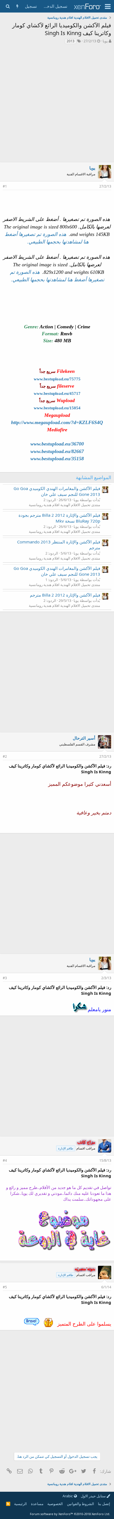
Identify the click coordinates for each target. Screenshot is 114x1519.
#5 (5, 1287)
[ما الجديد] (17, 6)
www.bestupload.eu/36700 (57, 444)
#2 (5, 756)
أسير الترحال (84, 738)
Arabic (68, 1495)
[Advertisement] (57, 104)
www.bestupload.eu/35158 (57, 458)
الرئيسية (20, 1503)
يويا (105, 40)
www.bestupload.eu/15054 (57, 408)
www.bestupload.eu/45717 (57, 393)
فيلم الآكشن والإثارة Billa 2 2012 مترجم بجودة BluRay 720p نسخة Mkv (59, 518)
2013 (70, 41)
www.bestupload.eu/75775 (57, 379)
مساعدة (37, 1503)
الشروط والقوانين (80, 1503)
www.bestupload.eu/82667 (57, 451)
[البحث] (7, 6)
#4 (5, 1160)
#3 (5, 978)
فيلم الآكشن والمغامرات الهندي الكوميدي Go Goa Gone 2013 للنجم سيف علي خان (57, 491)
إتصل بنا (104, 1503)
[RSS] (8, 1504)
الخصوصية (55, 1503)
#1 (5, 186)
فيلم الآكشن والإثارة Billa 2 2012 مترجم (65, 595)
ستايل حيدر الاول (94, 1495)
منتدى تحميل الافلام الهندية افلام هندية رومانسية (64, 504)
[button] (108, 6)
